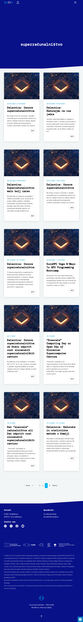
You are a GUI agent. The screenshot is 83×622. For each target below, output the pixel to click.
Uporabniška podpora (51, 517)
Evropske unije (8, 561)
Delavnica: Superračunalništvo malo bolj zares (20, 188)
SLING (52, 605)
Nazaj (28, 485)
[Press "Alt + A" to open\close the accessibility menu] (80, 619)
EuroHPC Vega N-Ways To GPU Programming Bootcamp (61, 267)
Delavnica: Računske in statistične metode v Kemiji (61, 430)
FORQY (49, 607)
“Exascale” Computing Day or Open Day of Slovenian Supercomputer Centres (59, 348)
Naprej (54, 485)
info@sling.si (13, 514)
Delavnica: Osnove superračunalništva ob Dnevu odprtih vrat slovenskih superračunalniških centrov (20, 348)
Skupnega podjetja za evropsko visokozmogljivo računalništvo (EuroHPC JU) (50, 555)
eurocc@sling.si (16, 517)
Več (32, 131)
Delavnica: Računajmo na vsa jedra (59, 111)
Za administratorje (50, 514)
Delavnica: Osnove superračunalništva (20, 109)
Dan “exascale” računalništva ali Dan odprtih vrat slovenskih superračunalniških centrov (20, 435)
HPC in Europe (8, 585)
